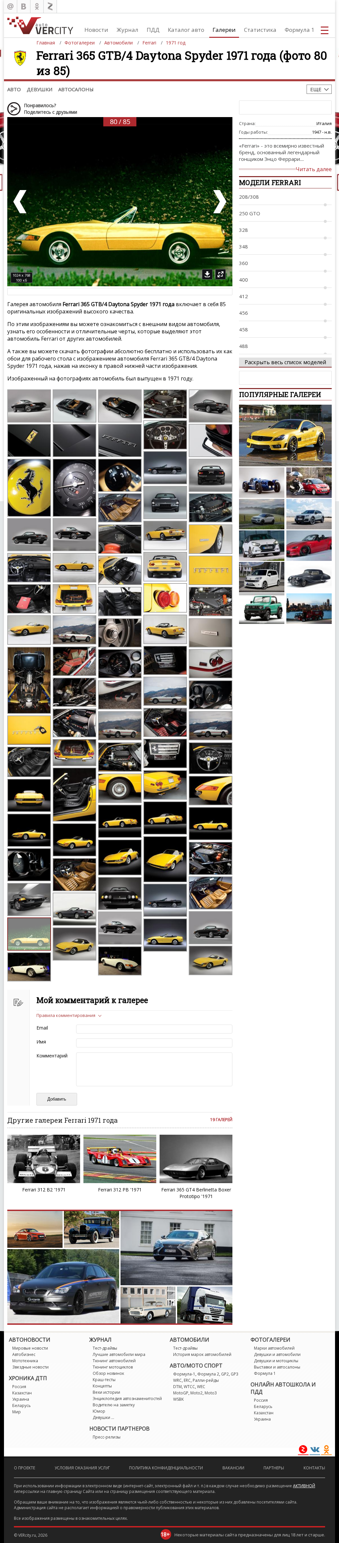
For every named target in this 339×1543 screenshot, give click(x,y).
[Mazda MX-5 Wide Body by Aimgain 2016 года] (309, 545)
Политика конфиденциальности (166, 1468)
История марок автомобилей (202, 1354)
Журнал (127, 30)
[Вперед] (219, 201)
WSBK (178, 1399)
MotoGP (180, 1393)
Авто (14, 89)
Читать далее (314, 169)
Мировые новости (30, 1348)
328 (243, 230)
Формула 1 (300, 30)
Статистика (260, 30)
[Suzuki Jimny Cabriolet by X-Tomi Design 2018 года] (261, 608)
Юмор (99, 1411)
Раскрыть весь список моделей (285, 362)
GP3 (234, 1374)
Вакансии (233, 1468)
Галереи (224, 30)
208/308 (249, 196)
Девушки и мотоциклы (276, 1361)
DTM (177, 1386)
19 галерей (221, 1119)
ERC (187, 1380)
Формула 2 (208, 1374)
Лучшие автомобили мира (119, 1354)
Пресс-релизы (107, 1437)
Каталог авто (186, 30)
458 (243, 329)
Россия (19, 1386)
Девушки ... (103, 1417)
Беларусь (21, 1405)
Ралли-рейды (206, 1380)
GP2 (225, 1374)
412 (243, 296)
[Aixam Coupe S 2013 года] (309, 482)
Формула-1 (184, 1374)
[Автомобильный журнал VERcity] (40, 25)
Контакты (314, 1468)
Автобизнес (23, 1354)
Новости (96, 30)
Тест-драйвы (105, 1348)
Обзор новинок (108, 1373)
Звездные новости (30, 1367)
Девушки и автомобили (277, 1354)
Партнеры (274, 1468)
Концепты (102, 1386)
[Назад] (20, 201)
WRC (177, 1380)
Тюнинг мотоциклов (113, 1367)
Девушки (39, 89)
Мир (16, 1412)
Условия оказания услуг (82, 1468)
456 (243, 312)
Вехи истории (106, 1392)
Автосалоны (76, 89)
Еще (315, 89)
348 (243, 246)
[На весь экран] (220, 274)
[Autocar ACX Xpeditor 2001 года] (309, 608)
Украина (20, 1399)
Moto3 (211, 1393)
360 (243, 263)
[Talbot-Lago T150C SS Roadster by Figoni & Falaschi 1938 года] (261, 482)
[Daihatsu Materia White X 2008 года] (261, 577)
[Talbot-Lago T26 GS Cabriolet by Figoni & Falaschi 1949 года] (309, 577)
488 (243, 346)
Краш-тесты (104, 1379)
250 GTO (249, 213)
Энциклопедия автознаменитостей (127, 1398)
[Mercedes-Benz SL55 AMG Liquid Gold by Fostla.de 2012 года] (285, 435)
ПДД (153, 30)
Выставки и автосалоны (277, 1367)
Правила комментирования (65, 1015)
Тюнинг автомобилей (114, 1361)
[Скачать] (207, 274)
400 (243, 279)
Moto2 (196, 1393)
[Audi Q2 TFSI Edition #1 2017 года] (309, 514)
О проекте (24, 1468)
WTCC (189, 1386)
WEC (201, 1386)
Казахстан (22, 1393)
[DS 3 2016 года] (261, 545)
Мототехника (25, 1361)
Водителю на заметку (114, 1405)
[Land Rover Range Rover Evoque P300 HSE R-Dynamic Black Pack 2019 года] (261, 514)
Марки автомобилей (274, 1348)
